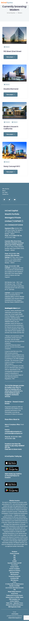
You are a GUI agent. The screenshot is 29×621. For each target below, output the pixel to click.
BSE (15, 555)
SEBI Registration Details (14, 607)
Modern (7, 47)
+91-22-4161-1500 (14, 266)
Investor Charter (14, 567)
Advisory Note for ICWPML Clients (14, 597)
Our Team (5, 192)
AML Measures (14, 580)
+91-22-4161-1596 (14, 253)
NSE (14, 557)
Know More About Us (12, 419)
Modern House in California (11, 127)
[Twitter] (9, 200)
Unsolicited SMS (14, 578)
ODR (14, 589)
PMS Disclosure (14, 574)
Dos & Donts (14, 565)
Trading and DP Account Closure (14, 595)
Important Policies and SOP (14, 563)
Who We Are (5, 189)
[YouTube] (15, 200)
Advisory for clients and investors (14, 605)
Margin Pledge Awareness (14, 591)
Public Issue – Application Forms (14, 603)
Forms (14, 582)
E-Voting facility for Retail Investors (14, 584)
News (4, 190)
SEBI (14, 559)
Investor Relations (14, 601)
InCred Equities (15, 613)
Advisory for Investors (14, 570)
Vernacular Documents (14, 576)
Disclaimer (14, 551)
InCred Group (14, 593)
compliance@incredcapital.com (13, 431)
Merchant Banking (14, 572)
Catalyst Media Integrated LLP (14, 617)
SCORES (14, 561)
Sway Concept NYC (12, 166)
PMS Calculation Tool (14, 599)
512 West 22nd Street (12, 51)
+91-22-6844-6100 (14, 235)
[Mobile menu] (26, 2)
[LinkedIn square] (4, 200)
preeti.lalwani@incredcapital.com (13, 433)
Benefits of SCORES (14, 586)
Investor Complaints (14, 568)
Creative (8, 122)
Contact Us (5, 194)
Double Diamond (11, 89)
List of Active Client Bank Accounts (14, 587)
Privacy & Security (14, 553)
